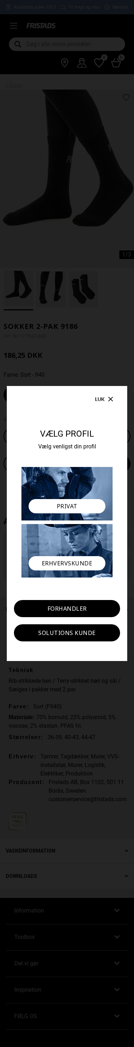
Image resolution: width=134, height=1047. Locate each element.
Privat (67, 506)
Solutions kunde (67, 633)
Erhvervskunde (67, 563)
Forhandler (67, 609)
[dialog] (67, 523)
